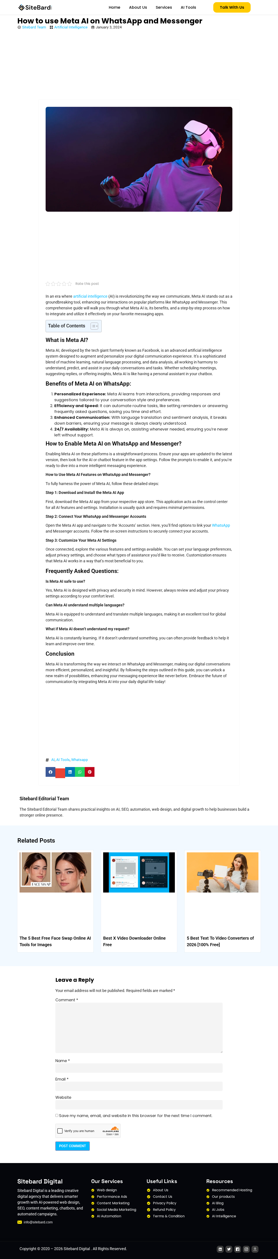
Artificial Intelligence (71, 27)
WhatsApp (221, 525)
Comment (66, 1000)
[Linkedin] (220, 1249)
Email (62, 1079)
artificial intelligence (90, 296)
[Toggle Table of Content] (92, 326)
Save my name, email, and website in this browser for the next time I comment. (135, 1116)
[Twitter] (228, 1249)
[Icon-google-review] (255, 1249)
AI (53, 759)
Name (62, 1061)
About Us (138, 7)
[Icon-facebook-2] (237, 1249)
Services (164, 7)
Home (114, 7)
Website (63, 1097)
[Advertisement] (139, 65)
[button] (50, 772)
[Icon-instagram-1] (246, 1249)
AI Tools (188, 7)
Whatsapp (79, 759)
